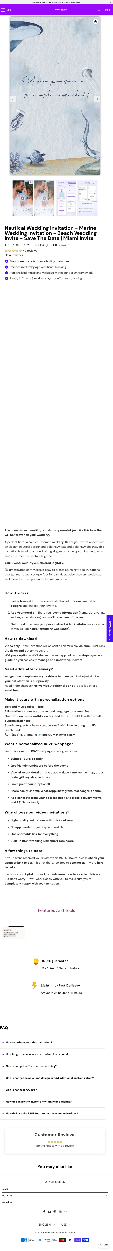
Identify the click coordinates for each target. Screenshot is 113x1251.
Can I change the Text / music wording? (31, 1066)
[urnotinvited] (60, 9)
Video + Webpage (54, 307)
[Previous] (13, 99)
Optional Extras (14, 480)
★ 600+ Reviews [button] (110, 629)
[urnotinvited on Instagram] (60, 1212)
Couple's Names (14, 333)
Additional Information (17, 455)
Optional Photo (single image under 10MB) (29, 445)
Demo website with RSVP (54, 326)
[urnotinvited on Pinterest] (55, 1212)
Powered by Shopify (65, 1232)
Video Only (54, 295)
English (45, 1224)
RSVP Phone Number (17, 417)
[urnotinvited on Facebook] (44, 1212)
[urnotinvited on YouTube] (49, 1212)
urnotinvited (49, 1232)
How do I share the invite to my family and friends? (39, 1101)
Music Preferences (16, 431)
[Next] (97, 99)
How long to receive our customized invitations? (37, 1054)
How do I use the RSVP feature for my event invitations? (42, 1113)
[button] (13, 251)
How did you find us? (18, 498)
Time (7, 361)
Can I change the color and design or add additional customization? (50, 1078)
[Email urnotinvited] (65, 1212)
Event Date (11, 347)
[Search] (99, 10)
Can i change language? (21, 1090)
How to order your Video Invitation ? (29, 1042)
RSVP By (9, 403)
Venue (8, 373)
